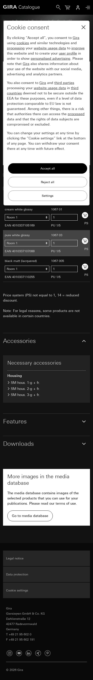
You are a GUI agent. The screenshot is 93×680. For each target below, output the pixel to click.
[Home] (29, 7)
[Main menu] (86, 7)
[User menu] (77, 7)
